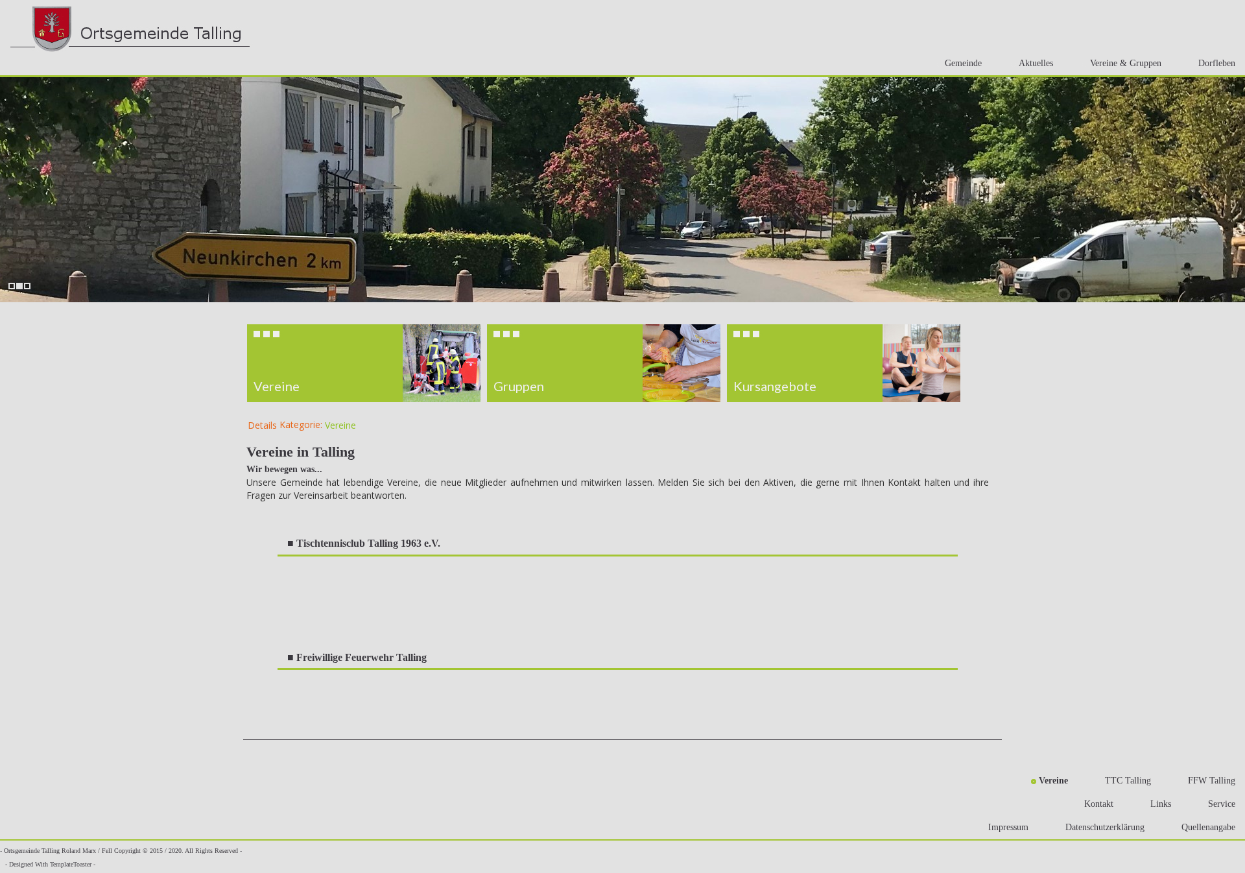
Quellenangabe (1208, 827)
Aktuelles (1036, 63)
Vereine (340, 425)
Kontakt (1098, 804)
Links (1160, 804)
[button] (363, 363)
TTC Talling (1128, 780)
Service (1221, 804)
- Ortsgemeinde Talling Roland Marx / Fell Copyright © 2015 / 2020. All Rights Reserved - (121, 850)
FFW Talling (1211, 780)
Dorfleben (1216, 63)
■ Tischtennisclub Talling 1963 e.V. (363, 543)
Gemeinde (963, 63)
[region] (622, 363)
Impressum (1008, 827)
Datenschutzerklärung (1104, 827)
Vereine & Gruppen (1125, 63)
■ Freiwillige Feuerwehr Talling (357, 657)
